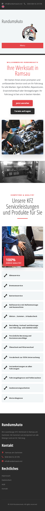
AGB (3, 484)
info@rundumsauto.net (13, 4)
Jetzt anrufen (22, 103)
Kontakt (5, 488)
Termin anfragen (22, 111)
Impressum (6, 476)
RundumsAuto (12, 21)
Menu (22, 45)
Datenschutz (6, 480)
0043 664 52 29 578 (34, 4)
